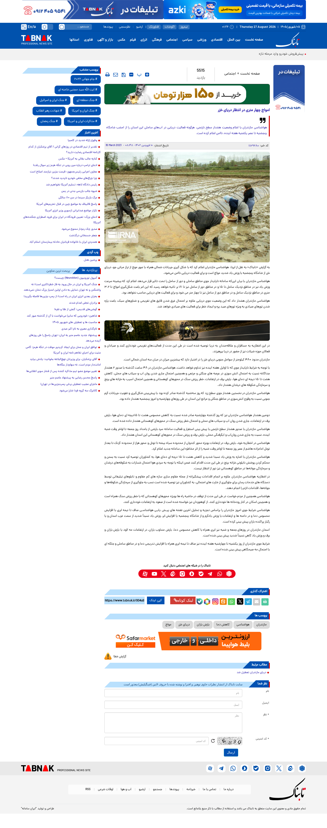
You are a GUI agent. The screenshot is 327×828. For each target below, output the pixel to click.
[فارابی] (187, 94)
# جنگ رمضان (49, 121)
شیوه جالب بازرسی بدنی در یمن (79, 191)
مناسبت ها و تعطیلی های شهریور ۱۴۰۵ (74, 322)
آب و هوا (126, 789)
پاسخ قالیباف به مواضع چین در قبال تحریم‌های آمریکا (66, 204)
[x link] (164, 574)
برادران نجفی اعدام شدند (83, 303)
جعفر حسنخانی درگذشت (83, 236)
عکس (121, 39)
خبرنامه (190, 789)
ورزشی (201, 39)
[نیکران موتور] (187, 330)
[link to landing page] (288, 40)
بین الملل (233, 39)
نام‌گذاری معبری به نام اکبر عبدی (79, 329)
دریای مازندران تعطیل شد (251, 672)
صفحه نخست (254, 39)
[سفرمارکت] (187, 641)
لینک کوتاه (185, 600)
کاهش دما (223, 624)
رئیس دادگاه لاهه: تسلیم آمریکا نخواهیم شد (71, 185)
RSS (87, 789)
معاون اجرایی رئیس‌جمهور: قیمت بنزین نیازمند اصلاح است (63, 172)
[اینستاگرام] (214, 601)
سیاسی (187, 39)
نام (267, 691)
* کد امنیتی (262, 739)
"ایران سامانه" (29, 809)
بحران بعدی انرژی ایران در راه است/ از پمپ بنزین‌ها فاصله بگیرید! (60, 296)
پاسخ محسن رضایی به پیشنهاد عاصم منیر (73, 378)
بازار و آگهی (105, 39)
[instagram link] (182, 574)
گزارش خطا (119, 656)
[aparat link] (145, 574)
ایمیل (265, 703)
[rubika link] (229, 574)
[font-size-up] (147, 74)
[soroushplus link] (192, 574)
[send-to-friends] (115, 74)
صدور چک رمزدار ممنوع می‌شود (79, 229)
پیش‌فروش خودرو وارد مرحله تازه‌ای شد (277, 54)
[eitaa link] (173, 574)
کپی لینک (156, 600)
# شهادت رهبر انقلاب (49, 111)
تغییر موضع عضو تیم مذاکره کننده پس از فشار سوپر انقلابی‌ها (61, 371)
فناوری (88, 39)
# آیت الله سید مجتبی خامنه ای (77, 90)
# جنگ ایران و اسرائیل (53, 100)
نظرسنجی (124, 27)
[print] (107, 74)
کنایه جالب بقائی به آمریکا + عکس (77, 159)
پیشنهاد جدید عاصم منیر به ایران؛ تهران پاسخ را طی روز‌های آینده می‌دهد (65, 338)
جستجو (157, 789)
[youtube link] (154, 574)
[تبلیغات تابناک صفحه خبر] (289, 89)
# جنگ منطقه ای (87, 100)
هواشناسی (243, 624)
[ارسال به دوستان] (256, 601)
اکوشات (170, 27)
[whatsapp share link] (231, 601)
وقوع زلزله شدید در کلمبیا (82, 140)
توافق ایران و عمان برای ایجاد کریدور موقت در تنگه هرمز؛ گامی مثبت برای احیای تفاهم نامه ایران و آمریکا (63, 350)
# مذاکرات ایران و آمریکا (82, 121)
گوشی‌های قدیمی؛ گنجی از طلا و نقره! (75, 309)
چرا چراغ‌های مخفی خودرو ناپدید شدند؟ (74, 178)
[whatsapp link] (220, 574)
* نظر (266, 715)
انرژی (144, 39)
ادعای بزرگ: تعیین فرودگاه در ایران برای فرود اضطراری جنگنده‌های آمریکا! (62, 220)
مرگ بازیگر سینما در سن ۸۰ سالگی (77, 198)
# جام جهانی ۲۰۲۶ (85, 79)
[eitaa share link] (223, 601)
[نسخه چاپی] (265, 601)
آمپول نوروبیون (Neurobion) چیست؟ (75, 278)
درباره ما (229, 789)
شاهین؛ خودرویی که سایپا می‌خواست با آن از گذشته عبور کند (62, 316)
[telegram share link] (248, 601)
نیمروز (184, 27)
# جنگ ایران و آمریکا (84, 111)
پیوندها (108, 27)
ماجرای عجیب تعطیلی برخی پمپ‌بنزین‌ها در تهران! (68, 384)
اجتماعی (172, 39)
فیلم (133, 39)
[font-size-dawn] (131, 74)
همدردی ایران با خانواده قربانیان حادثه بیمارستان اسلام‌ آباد (63, 242)
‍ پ (138, 74)
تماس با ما (209, 789)
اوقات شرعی (105, 789)
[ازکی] (235, 9)
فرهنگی (157, 39)
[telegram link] (210, 574)
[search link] (62, 27)
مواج (168, 624)
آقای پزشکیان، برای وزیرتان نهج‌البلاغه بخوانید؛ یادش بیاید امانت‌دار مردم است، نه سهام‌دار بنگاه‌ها (65, 362)
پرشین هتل (90, 260)
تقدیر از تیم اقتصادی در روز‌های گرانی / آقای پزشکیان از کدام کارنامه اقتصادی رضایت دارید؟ (64, 150)
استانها (74, 39)
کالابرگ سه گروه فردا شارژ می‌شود (78, 391)
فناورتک (154, 27)
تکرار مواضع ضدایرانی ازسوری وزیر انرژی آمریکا (71, 211)
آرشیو (139, 27)
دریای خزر (184, 624)
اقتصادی (217, 39)
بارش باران (203, 624)
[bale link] (201, 574)
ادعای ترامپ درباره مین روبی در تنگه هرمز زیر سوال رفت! (65, 165)
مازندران (261, 624)
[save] (123, 75)
